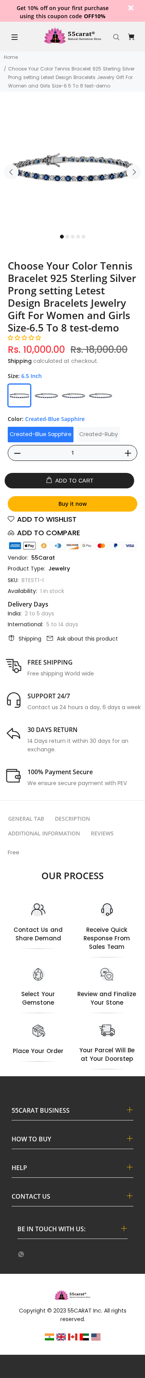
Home (11, 57)
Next (133, 172)
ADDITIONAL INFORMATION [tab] (44, 833)
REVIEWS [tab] (102, 833)
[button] (24, 338)
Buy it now (72, 503)
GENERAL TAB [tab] (26, 818)
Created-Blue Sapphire (41, 434)
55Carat (43, 558)
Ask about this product (87, 639)
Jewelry (59, 568)
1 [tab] (62, 237)
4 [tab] (78, 237)
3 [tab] (73, 237)
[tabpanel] (72, 167)
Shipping (20, 361)
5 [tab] (83, 237)
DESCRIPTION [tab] (72, 818)
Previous (11, 172)
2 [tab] (67, 237)
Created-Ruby (98, 434)
